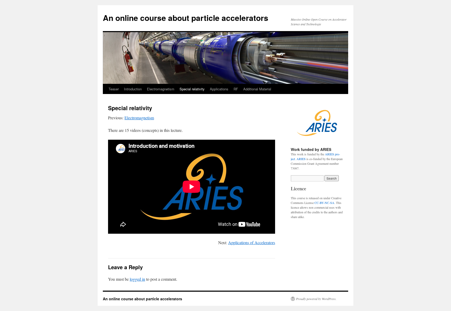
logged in (137, 279)
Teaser (114, 88)
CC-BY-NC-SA (324, 203)
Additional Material (257, 88)
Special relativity (192, 88)
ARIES (301, 159)
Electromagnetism (160, 88)
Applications (219, 88)
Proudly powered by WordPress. (316, 299)
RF (236, 88)
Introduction (133, 88)
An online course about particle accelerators (185, 17)
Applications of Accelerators (251, 242)
